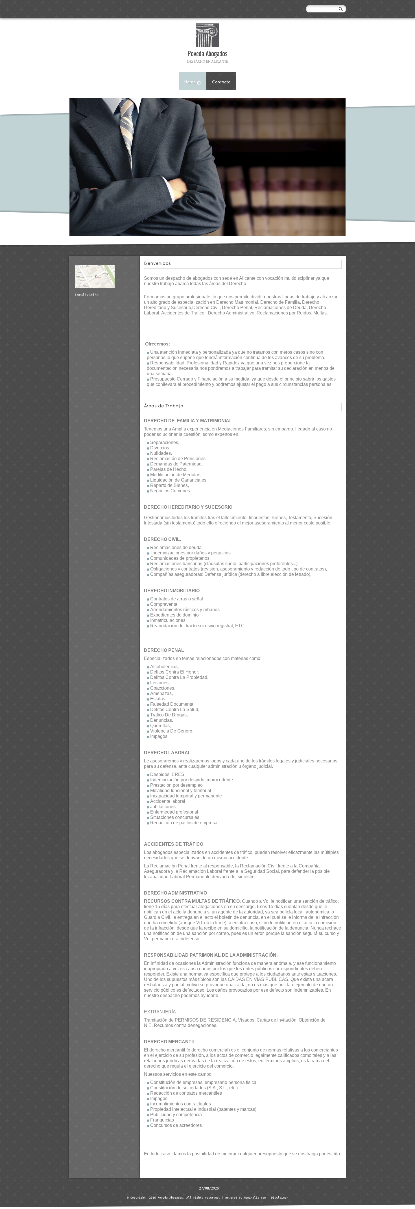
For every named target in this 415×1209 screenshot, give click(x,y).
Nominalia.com (255, 1197)
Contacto (221, 82)
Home (190, 82)
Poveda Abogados (208, 53)
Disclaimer (279, 1197)
